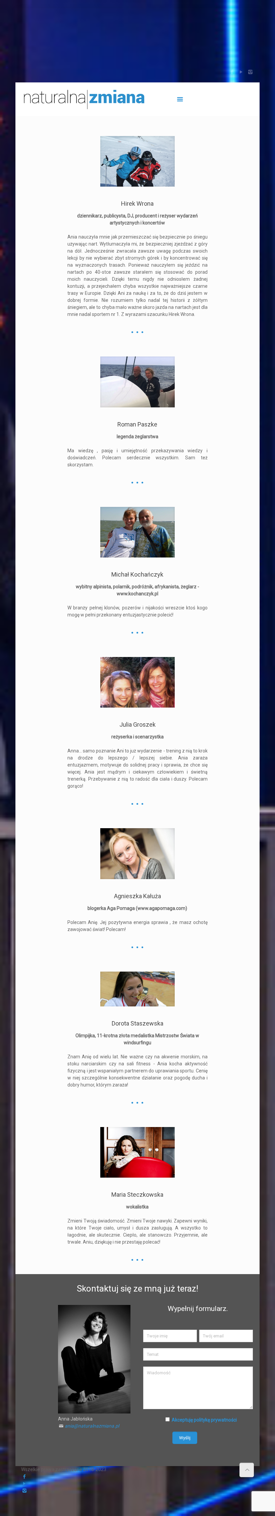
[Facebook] (232, 72)
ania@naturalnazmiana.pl (92, 1426)
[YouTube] (241, 72)
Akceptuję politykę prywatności (204, 1420)
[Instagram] (250, 72)
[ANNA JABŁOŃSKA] (85, 99)
